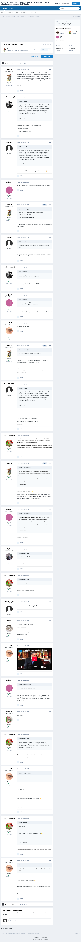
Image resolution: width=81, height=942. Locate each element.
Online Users (24, 12)
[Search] (78, 8)
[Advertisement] (19, 31)
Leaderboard (33, 12)
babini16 (9, 711)
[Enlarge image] (47, 171)
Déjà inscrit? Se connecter (62, 3)
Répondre (47, 56)
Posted (23, 69)
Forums (3, 12)
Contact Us (44, 937)
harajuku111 (9, 182)
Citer (21, 90)
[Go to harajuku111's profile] (9, 190)
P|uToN (9, 323)
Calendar (10, 12)
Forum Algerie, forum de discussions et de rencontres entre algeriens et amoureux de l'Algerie (25, 3)
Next (13, 63)
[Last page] (17, 63)
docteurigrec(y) (9, 97)
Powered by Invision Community (40, 939)
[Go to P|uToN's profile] (9, 330)
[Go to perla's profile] (9, 628)
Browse (5, 8)
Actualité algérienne (23, 50)
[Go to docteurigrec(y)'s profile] (9, 104)
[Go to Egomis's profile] (4, 50)
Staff (17, 12)
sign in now (37, 912)
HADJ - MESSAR (9, 435)
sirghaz (9, 549)
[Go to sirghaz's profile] (9, 556)
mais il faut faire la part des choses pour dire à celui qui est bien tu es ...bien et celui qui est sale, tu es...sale (34, 496)
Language (36, 937)
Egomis (11, 49)
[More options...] (50, 69)
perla (9, 620)
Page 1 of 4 (23, 63)
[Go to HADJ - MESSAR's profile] (9, 443)
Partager (35, 49)
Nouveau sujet (34, 56)
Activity (11, 8)
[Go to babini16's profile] (9, 719)
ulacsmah (62, 31)
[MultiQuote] (18, 91)
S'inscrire (75, 3)
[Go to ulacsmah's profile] (57, 32)
